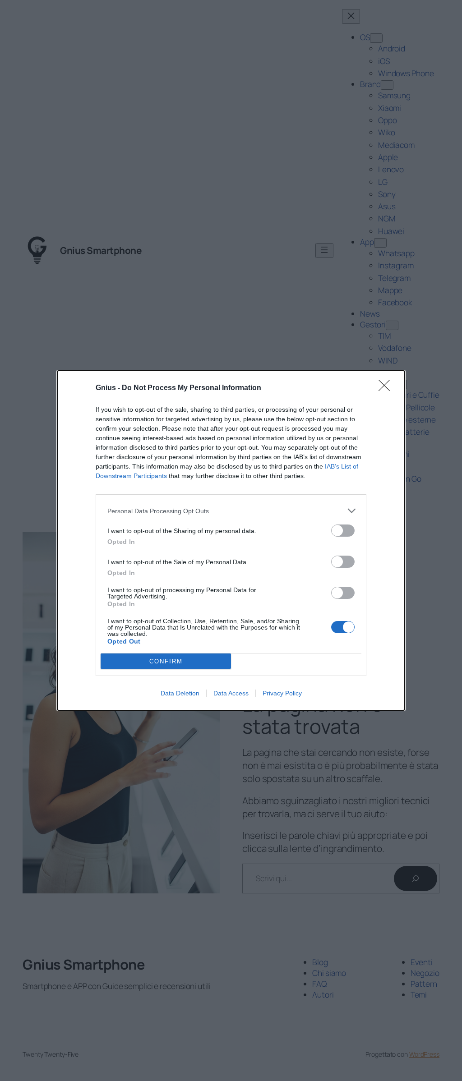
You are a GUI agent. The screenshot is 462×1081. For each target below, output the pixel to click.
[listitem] (231, 510)
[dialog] (231, 540)
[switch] (343, 530)
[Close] (387, 388)
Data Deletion (180, 693)
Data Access (231, 693)
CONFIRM (166, 661)
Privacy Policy (282, 693)
